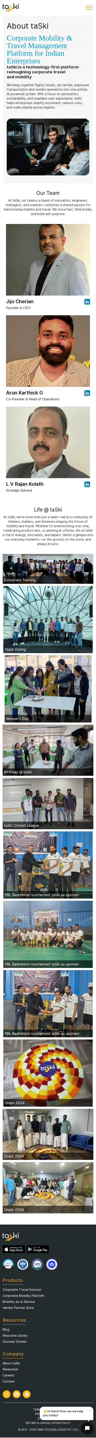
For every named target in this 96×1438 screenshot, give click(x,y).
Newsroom (10, 1369)
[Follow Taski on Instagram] (27, 1394)
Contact (9, 1381)
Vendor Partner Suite (18, 1308)
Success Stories (15, 1341)
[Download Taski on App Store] (14, 1249)
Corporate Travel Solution (22, 1289)
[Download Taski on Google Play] (38, 1249)
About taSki (11, 1363)
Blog (6, 1329)
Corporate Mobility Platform (23, 1295)
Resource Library (15, 1335)
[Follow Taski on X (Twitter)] (6, 1394)
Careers (8, 1375)
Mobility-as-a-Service (19, 1302)
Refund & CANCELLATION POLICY (48, 1423)
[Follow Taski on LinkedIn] (17, 1394)
